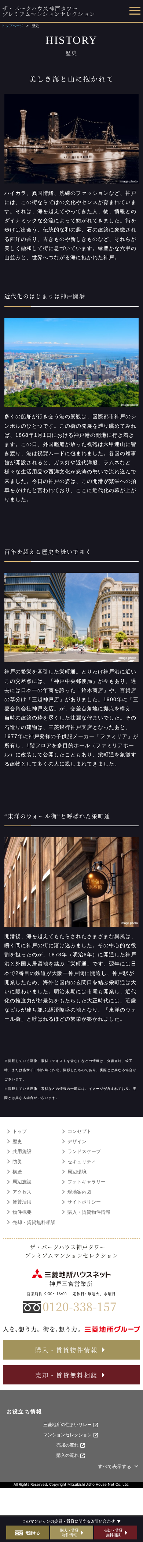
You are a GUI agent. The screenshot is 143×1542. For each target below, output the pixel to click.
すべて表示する (115, 1466)
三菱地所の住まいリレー (68, 1424)
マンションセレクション (68, 1434)
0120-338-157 (80, 1306)
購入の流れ (68, 1455)
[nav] (133, 11)
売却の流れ (68, 1445)
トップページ (12, 26)
